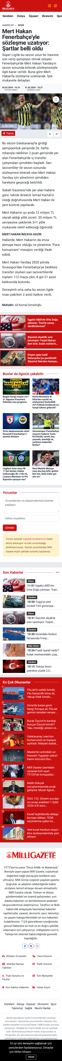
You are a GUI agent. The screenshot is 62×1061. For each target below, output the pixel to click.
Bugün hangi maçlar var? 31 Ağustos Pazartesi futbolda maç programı (16, 399)
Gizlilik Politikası (42, 1051)
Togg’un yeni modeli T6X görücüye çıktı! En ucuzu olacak (40, 604)
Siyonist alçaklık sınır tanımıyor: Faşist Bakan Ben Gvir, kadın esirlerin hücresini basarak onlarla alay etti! (43, 620)
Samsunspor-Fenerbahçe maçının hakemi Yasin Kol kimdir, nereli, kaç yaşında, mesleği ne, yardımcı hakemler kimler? (45, 438)
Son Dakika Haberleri (17, 987)
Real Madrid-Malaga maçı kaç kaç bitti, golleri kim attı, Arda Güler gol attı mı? (45, 472)
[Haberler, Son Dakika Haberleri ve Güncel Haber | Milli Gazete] (8, 5)
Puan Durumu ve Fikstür (13, 977)
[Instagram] (37, 946)
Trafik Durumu (44, 964)
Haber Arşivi (43, 987)
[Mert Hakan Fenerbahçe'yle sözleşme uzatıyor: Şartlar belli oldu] (31, 111)
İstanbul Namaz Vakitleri (13, 966)
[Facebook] (25, 946)
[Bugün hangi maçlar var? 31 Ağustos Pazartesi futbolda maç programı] (16, 386)
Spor (21, 25)
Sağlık (28, 1008)
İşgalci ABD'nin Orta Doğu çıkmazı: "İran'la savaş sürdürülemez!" (43, 588)
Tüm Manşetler (44, 975)
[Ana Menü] (54, 5)
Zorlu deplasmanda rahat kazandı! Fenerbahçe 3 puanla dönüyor (16, 434)
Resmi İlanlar (43, 1008)
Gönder (9, 527)
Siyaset (33, 16)
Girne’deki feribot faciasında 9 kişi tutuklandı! (42, 637)
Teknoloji (17, 1008)
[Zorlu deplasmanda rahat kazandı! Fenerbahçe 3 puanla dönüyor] (16, 420)
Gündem (7, 16)
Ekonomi (47, 16)
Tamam (31, 1057)
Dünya (21, 16)
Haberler (8, 25)
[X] (31, 946)
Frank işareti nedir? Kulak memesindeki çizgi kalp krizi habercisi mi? (43, 653)
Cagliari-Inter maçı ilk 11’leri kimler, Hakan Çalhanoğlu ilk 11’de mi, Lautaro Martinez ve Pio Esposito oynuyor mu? (15, 474)
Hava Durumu (44, 956)
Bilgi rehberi (33, 646)
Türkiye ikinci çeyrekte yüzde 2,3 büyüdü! (39, 669)
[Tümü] (57, 572)
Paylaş (10, 133)
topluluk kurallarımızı (35, 538)
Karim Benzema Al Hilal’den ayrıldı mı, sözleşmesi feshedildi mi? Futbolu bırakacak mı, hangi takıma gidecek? (45, 402)
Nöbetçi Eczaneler (16, 956)
